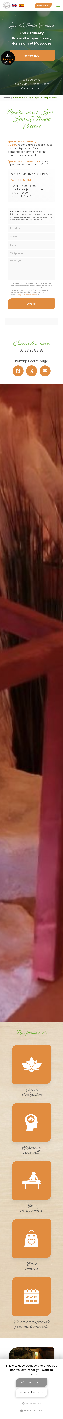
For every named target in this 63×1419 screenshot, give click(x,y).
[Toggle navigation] (58, 5)
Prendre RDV (31, 55)
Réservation (43, 5)
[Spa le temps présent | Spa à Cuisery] (13, 5)
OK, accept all (33, 1382)
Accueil (6, 97)
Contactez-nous (31, 88)
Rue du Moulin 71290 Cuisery (31, 84)
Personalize (33, 1403)
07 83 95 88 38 (31, 79)
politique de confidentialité (27, 294)
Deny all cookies (32, 1392)
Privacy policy (33, 1410)
